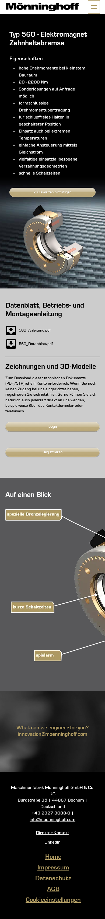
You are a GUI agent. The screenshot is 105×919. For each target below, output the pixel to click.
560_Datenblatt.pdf (36, 344)
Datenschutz (53, 878)
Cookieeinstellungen (53, 900)
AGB (53, 889)
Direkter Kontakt (52, 833)
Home (53, 857)
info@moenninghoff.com (52, 819)
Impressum (53, 868)
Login (52, 427)
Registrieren (52, 452)
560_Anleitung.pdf (35, 330)
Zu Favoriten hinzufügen (52, 192)
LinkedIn (52, 842)
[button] (94, 7)
